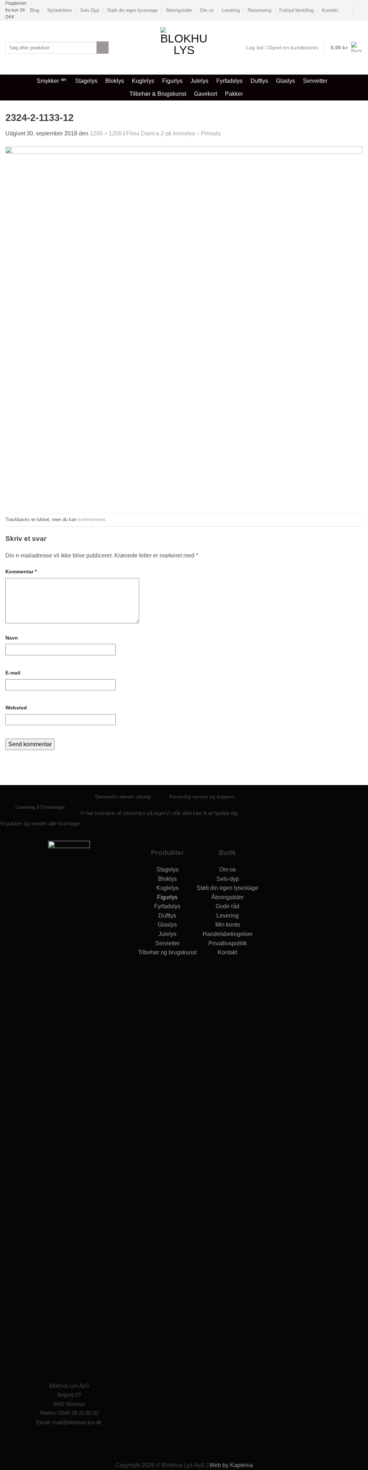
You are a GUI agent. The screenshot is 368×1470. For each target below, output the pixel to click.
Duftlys (259, 81)
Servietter (315, 81)
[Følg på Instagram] (76, 1442)
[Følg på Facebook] (359, 10)
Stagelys (86, 81)
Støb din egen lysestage (132, 10)
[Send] (103, 47)
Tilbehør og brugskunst (167, 952)
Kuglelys (143, 81)
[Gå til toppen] (353, 1460)
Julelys (199, 81)
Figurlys (172, 81)
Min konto (227, 925)
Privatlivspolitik (227, 943)
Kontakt (330, 10)
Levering (231, 10)
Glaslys (285, 81)
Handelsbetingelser (228, 934)
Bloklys (114, 81)
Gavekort (205, 94)
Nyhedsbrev (59, 10)
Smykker (48, 81)
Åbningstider (179, 10)
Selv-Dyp (89, 10)
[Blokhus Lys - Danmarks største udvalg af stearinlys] (184, 48)
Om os (207, 10)
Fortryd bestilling (296, 10)
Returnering (259, 10)
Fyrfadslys (229, 81)
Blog (34, 10)
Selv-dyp (227, 879)
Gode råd (227, 906)
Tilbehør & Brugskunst (157, 94)
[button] (347, 47)
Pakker (234, 94)
